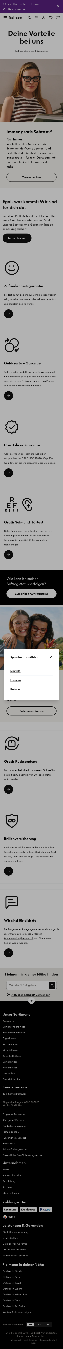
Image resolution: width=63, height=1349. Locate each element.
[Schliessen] (51, 657)
